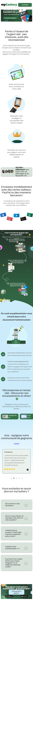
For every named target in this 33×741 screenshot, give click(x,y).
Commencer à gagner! (10, 18)
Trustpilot (16, 443)
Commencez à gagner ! (16, 592)
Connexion (25, 5)
